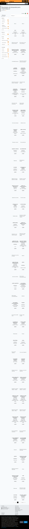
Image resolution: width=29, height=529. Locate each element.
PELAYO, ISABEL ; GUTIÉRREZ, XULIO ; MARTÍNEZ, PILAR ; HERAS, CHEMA (23, 245)
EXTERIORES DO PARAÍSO (23, 168)
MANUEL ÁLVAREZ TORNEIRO (15, 133)
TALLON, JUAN (23, 306)
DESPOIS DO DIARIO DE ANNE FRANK (15, 476)
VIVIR (23, 475)
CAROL (23, 340)
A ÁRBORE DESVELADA (15, 68)
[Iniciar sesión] (23, 1)
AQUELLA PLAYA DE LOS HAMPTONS (23, 378)
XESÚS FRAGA (15, 170)
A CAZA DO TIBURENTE (23, 359)
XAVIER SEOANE (15, 73)
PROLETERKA (15, 340)
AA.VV (23, 225)
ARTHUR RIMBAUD (23, 151)
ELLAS (23, 30)
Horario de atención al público (18, 509)
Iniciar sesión (16, 514)
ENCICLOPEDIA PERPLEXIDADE (23, 111)
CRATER (15, 456)
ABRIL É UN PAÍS (23, 129)
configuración (4, 527)
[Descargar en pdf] (27, 13)
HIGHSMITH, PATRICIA (23, 343)
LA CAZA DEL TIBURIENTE (15, 359)
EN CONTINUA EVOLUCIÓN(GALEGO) (15, 303)
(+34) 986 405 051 (4, 507)
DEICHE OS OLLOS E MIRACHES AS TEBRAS (15, 186)
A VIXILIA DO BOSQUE (15, 130)
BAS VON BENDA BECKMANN (15, 479)
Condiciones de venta (17, 510)
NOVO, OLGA (15, 460)
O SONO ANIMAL (23, 204)
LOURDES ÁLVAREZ (23, 52)
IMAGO (23, 262)
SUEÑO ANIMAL (15, 222)
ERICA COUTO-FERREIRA (23, 188)
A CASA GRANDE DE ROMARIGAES (15, 438)
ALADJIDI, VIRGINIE (23, 479)
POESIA (5, 23)
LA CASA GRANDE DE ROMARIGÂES (23, 438)
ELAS (15, 30)
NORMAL (5, 38)
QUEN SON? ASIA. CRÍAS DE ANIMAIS (15, 263)
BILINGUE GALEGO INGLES (5, 53)
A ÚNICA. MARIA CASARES (23, 322)
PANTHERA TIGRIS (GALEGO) (23, 89)
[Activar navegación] (27, 1)
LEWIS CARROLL (15, 361)
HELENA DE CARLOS (23, 267)
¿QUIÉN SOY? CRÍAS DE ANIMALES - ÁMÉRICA (15, 396)
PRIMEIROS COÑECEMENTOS (5, 26)
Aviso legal (16, 511)
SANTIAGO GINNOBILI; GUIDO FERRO (23, 286)
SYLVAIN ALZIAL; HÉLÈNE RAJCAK (23, 94)
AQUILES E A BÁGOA (15, 148)
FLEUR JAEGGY (15, 343)
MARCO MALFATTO (23, 380)
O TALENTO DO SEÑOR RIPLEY (15, 322)
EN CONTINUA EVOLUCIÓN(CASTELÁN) (23, 284)
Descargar (23, 13)
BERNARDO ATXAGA (23, 170)
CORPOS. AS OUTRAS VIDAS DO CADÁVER (23, 186)
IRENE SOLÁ (15, 188)
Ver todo (3, 29)
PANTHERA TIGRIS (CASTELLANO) (15, 111)
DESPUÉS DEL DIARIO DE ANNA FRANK (23, 457)
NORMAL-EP (5, 44)
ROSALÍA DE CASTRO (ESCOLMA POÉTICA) (15, 50)
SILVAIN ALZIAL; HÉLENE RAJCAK (15, 113)
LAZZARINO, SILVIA (23, 207)
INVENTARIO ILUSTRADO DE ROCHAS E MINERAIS (23, 69)
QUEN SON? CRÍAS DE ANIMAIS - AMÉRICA (15, 417)
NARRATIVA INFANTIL (5, 28)
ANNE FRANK (15, 207)
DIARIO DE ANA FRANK (15, 205)
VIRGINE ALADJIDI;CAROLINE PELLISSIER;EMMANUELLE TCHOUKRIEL (23, 72)
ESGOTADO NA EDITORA (5, 40)
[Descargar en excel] (25, 13)
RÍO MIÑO (15, 167)
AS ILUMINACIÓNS (23, 148)
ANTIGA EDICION (5, 42)
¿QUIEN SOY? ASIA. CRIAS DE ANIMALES (15, 241)
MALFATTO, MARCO (15, 380)
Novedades (2, 514)
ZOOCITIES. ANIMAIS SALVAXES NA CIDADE (23, 496)
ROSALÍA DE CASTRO (15, 52)
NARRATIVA (5, 21)
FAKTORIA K (5, 34)
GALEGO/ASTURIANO (5, 56)
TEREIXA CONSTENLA (23, 133)
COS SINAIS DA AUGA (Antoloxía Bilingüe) (23, 50)
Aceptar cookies (25, 522)
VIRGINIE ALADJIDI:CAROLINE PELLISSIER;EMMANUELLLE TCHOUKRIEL (15, 93)
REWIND (23, 302)
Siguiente (22, 502)
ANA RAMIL (15, 151)
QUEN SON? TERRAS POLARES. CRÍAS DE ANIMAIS (23, 242)
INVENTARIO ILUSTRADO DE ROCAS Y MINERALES (15, 90)
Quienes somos (17, 507)
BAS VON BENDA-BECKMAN (23, 460)
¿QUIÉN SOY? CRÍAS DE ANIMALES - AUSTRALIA (23, 396)
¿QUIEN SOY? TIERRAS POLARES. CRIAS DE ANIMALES (23, 223)
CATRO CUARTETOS (15, 283)
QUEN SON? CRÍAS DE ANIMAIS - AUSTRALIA (23, 417)
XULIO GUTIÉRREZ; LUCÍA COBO (15, 33)
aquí (14, 526)
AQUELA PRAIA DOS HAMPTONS (15, 378)
